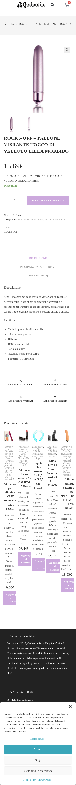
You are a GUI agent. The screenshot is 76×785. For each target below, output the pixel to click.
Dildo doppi (37, 446)
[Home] (5, 23)
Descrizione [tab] (38, 258)
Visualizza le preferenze (38, 770)
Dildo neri (52, 446)
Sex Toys (21, 219)
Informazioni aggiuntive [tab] (38, 267)
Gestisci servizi (37, 738)
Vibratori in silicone (9, 468)
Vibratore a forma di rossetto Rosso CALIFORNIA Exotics (26, 478)
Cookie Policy (29, 779)
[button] (70, 706)
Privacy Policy (44, 779)
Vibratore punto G (67, 457)
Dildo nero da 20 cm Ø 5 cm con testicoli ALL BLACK (52, 473)
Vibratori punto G (67, 468)
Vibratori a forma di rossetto (23, 449)
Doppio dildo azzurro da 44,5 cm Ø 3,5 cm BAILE (38, 475)
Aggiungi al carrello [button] (11, 598)
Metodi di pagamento (22, 699)
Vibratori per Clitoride (9, 449)
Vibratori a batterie (66, 447)
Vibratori (9, 460)
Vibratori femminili (55, 219)
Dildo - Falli (37, 450)
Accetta (38, 749)
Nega (38, 760)
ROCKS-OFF (11, 231)
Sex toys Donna (35, 219)
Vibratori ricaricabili (9, 478)
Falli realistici (52, 452)
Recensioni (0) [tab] (38, 275)
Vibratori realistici (67, 473)
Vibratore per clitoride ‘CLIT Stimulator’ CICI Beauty (10, 496)
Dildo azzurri (37, 454)
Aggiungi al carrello (48, 200)
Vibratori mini (9, 473)
